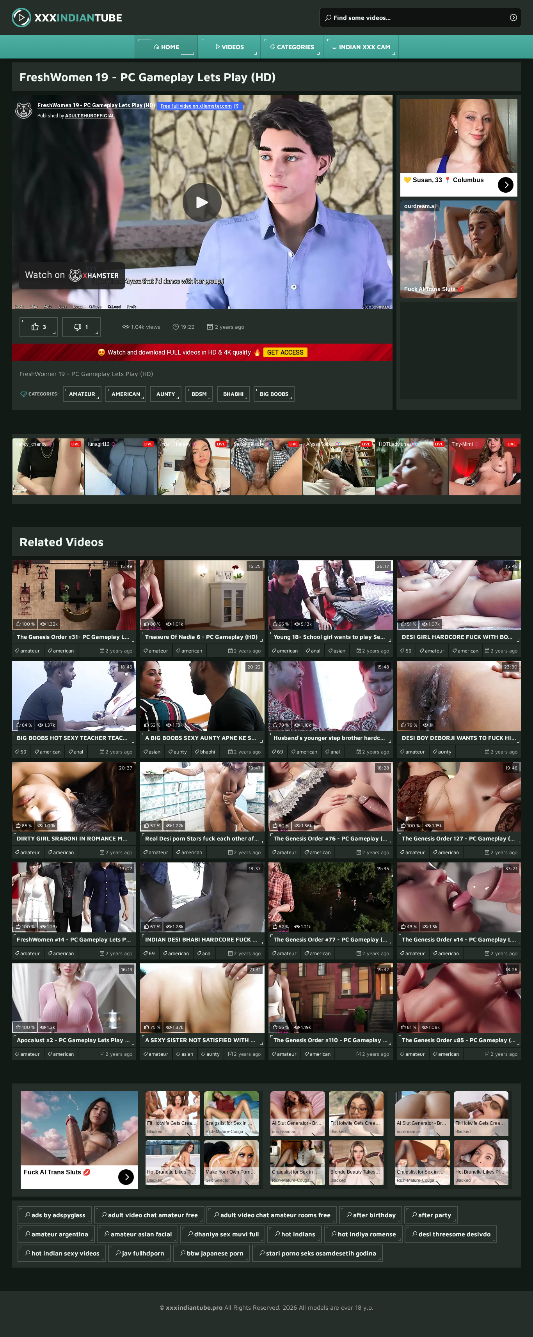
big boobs (274, 393)
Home (170, 46)
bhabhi (233, 393)
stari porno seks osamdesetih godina (321, 1253)
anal (315, 650)
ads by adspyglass (58, 1214)
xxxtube (78, 17)
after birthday (374, 1214)
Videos (233, 46)
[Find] (513, 17)
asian (339, 650)
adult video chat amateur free (153, 1214)
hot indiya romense (367, 1234)
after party (434, 1214)
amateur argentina (60, 1234)
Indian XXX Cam (365, 46)
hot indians (298, 1234)
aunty (165, 393)
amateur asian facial (141, 1234)
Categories (295, 46)
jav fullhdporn (143, 1253)
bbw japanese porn (215, 1253)
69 (408, 650)
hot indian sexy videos (65, 1253)
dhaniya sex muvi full (226, 1234)
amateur (82, 393)
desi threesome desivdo (454, 1234)
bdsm (199, 393)
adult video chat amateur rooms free (275, 1214)
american (126, 393)
